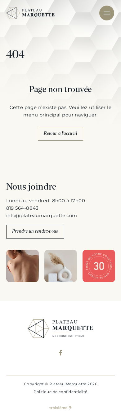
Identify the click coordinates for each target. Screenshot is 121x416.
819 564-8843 (22, 208)
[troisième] (60, 408)
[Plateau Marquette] (30, 13)
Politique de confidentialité (60, 391)
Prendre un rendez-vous (35, 231)
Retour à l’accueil (60, 133)
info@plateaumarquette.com (41, 215)
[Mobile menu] (106, 13)
